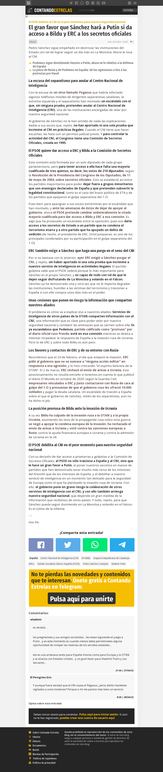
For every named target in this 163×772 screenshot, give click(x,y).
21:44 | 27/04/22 (124, 670)
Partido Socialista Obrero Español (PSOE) (58, 563)
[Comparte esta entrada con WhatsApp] (95, 546)
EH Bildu (86, 558)
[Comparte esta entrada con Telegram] (122, 545)
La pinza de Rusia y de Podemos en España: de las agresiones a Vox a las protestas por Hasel (80, 71)
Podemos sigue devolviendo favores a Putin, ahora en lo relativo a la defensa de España (83, 64)
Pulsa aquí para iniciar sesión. (99, 714)
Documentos (39, 745)
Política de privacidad (43, 762)
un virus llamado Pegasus (73, 92)
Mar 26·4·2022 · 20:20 (118, 41)
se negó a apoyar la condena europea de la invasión (67, 424)
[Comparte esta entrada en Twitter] (68, 546)
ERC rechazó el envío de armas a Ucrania (91, 370)
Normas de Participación (45, 754)
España (128, 10)
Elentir (33, 41)
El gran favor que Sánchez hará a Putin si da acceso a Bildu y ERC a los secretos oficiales (80, 30)
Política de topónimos (44, 758)
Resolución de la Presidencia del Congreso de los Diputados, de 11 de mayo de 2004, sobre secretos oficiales (80, 177)
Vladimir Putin (118, 563)
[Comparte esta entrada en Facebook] (41, 546)
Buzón (35, 750)
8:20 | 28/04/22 (125, 697)
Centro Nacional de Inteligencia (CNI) (59, 558)
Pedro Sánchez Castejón (95, 563)
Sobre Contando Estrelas (45, 732)
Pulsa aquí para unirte (81, 599)
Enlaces (36, 741)
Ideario (36, 737)
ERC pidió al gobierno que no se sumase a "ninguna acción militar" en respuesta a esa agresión (78, 361)
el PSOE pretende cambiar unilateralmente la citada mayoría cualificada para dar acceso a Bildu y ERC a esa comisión (80, 214)
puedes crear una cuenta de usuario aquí (87, 718)
